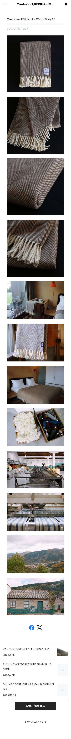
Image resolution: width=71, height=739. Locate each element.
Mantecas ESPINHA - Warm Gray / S (31, 19)
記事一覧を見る (35, 706)
